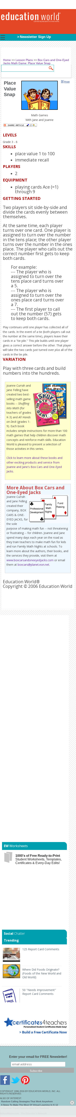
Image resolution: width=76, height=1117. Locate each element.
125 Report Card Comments (40, 949)
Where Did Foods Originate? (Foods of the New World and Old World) (41, 973)
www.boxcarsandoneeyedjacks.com (30, 560)
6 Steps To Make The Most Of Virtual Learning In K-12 (29, 1105)
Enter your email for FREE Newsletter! (38, 1056)
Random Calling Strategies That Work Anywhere (27, 1101)
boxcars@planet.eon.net (33, 564)
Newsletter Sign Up (35, 37)
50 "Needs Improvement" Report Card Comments (39, 992)
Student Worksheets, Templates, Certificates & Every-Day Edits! (38, 859)
